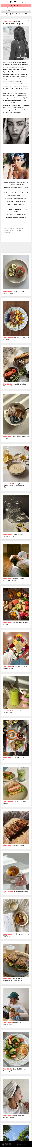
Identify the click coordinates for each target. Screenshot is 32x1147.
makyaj (11, 230)
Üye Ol (13, 8)
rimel (6, 230)
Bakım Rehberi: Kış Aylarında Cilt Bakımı (13, 1116)
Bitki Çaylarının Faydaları (15, 892)
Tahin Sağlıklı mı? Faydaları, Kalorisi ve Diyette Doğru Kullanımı (13, 486)
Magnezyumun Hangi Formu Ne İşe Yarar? (14, 535)
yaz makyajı (20, 228)
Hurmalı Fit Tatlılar (13, 845)
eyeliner (12, 228)
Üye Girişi (9, 8)
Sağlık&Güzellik (13, 14)
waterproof (18, 230)
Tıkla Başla (16, 5)
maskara (7, 232)
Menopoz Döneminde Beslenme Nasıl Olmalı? (14, 579)
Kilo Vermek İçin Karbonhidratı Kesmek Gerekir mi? (13, 979)
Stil (6, 14)
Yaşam (21, 14)
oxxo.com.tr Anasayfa (20, 8)
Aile (26, 14)
